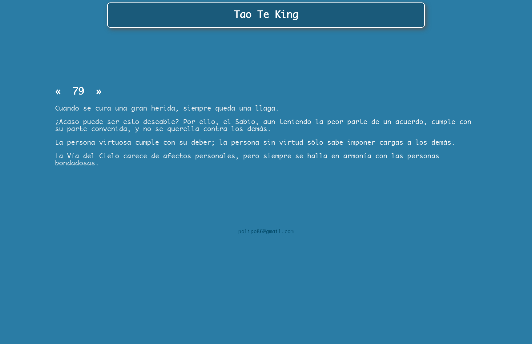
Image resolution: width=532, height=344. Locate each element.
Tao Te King (266, 15)
